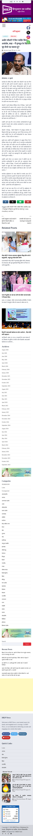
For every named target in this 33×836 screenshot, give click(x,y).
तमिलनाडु (4, 550)
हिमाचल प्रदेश (5, 625)
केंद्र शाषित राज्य (6, 523)
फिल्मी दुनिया (5, 573)
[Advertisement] (16, 694)
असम (3, 504)
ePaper (16, 31)
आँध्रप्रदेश (4, 507)
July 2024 (4, 432)
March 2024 (5, 445)
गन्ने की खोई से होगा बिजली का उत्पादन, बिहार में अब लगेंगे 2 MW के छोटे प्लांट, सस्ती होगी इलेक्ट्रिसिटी (21, 786)
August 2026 (5, 350)
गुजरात (3, 533)
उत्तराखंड (4, 514)
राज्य (3, 602)
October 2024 (5, 422)
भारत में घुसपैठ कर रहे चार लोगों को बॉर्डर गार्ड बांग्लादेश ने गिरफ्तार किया (16, 296)
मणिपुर (3, 579)
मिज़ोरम (3, 589)
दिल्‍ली (3, 560)
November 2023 (6, 458)
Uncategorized (5, 491)
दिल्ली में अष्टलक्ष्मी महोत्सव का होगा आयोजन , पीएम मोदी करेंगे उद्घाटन (16, 333)
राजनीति (4, 596)
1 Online (7, 820)
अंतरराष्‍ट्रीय (4, 494)
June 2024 (4, 435)
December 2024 (6, 415)
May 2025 (4, 399)
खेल (3, 530)
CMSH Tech (18, 831)
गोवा (3, 537)
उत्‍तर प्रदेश (4, 510)
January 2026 (5, 373)
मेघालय (3, 592)
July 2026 (4, 353)
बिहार (3, 576)
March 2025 (5, 405)
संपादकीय (4, 615)
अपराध (3, 497)
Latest (5, 36)
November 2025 (6, 379)
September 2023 (6, 464)
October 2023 (5, 461)
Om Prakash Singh (18, 779)
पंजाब (3, 566)
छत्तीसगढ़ (4, 540)
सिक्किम (3, 619)
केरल (3, 527)
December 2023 (6, 455)
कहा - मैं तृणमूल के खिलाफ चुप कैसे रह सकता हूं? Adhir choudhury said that (16, 209)
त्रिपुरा (3, 556)
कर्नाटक (3, 520)
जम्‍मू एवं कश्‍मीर (5, 543)
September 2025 (6, 386)
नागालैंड (3, 563)
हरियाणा (3, 622)
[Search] (29, 25)
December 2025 (6, 376)
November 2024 (6, 418)
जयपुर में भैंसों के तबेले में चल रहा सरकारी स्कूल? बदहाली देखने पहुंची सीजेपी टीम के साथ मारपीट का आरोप (21, 776)
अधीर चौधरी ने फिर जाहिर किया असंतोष (17, 207)
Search (4, 641)
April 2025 (5, 402)
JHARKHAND (6, 484)
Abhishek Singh (7, 50)
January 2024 (5, 451)
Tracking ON (12, 820)
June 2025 (4, 395)
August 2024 (5, 428)
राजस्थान (4, 599)
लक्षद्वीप (3, 605)
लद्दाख (3, 609)
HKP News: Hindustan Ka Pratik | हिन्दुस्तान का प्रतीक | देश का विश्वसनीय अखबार (15, 829)
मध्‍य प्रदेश (4, 583)
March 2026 (5, 366)
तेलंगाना (3, 553)
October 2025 (5, 382)
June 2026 (4, 356)
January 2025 (5, 412)
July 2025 (4, 392)
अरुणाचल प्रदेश (5, 500)
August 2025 (5, 389)
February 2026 (5, 369)
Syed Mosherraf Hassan (19, 799)
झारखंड (3, 546)
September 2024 (6, 425)
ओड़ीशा (3, 517)
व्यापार (3, 612)
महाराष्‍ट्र (4, 586)
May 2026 (4, 359)
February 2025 (5, 409)
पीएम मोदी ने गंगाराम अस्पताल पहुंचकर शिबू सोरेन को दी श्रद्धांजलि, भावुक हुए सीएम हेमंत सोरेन (16, 257)
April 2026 (5, 363)
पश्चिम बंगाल (13, 36)
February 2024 (5, 448)
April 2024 (5, 441)
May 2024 (4, 438)
